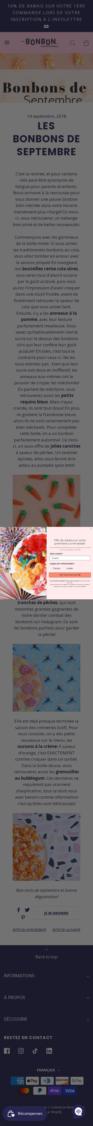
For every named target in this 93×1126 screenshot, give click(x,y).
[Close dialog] (91, 529)
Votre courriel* (56, 553)
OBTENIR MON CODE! (69, 575)
